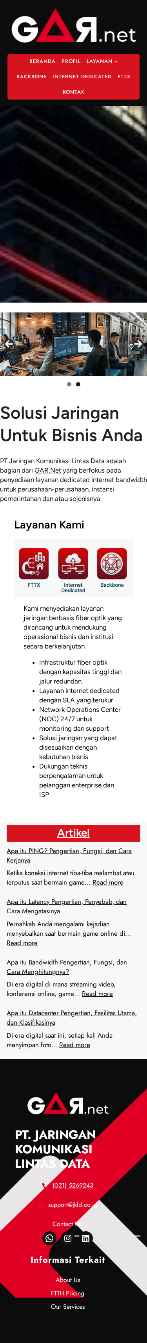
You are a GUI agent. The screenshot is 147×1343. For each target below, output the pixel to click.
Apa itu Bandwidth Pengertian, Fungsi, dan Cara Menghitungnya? (67, 966)
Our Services (68, 1306)
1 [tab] (69, 384)
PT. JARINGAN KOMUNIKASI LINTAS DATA (55, 1149)
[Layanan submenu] (116, 61)
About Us (68, 1279)
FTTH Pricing (67, 1293)
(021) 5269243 (73, 1185)
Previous (9, 344)
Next (138, 344)
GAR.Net (47, 470)
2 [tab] (78, 384)
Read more (108, 882)
